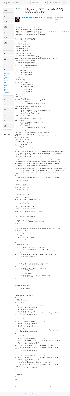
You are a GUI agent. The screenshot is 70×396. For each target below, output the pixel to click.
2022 (5, 32)
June (5, 84)
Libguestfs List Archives (12, 2)
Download (7, 134)
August (6, 80)
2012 (5, 110)
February (6, 91)
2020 (5, 43)
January (6, 92)
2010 (5, 121)
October (6, 77)
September (7, 79)
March (6, 89)
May (5, 85)
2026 (5, 11)
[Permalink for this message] (51, 19)
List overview (8, 130)
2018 (5, 54)
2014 (5, 99)
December (7, 73)
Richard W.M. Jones (27, 17)
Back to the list (61, 22)
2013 (5, 104)
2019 (5, 48)
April (5, 87)
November (7, 75)
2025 (5, 16)
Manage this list (55, 2)
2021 (5, 38)
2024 (5, 21)
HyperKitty (34, 394)
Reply (18, 387)
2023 (5, 27)
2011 (5, 115)
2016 (5, 64)
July (5, 82)
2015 (5, 70)
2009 (5, 126)
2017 (5, 59)
